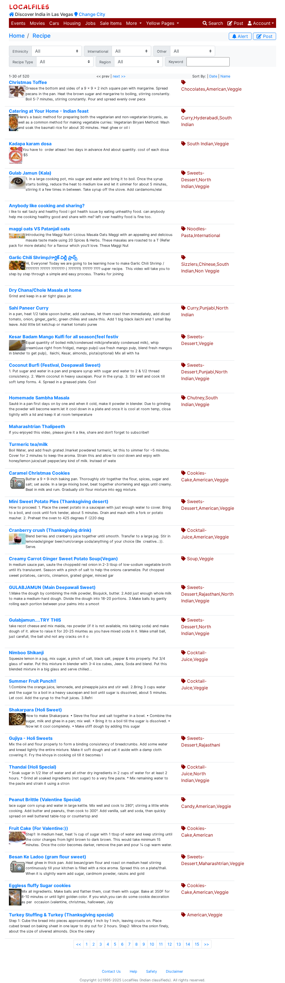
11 (161, 944)
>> (206, 944)
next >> (119, 76)
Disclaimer (174, 971)
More (132, 23)
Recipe (42, 35)
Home (17, 35)
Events (18, 23)
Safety (151, 971)
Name (225, 76)
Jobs (90, 23)
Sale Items (111, 23)
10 (152, 944)
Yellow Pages (161, 23)
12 (170, 944)
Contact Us (111, 971)
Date (213, 76)
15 (197, 944)
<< (78, 944)
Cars (54, 23)
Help (133, 971)
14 (188, 944)
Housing (72, 23)
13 (178, 944)
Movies (37, 23)
